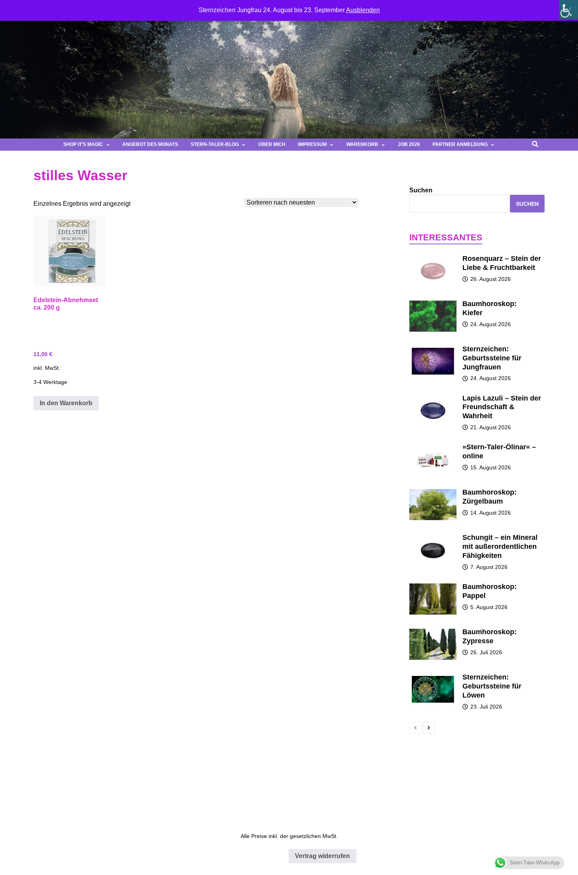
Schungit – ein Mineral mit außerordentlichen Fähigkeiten (500, 546)
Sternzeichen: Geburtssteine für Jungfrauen (491, 358)
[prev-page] (415, 728)
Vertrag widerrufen (322, 856)
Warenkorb (362, 144)
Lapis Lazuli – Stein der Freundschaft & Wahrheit (501, 407)
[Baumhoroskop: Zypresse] (433, 631)
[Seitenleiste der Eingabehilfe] (568, 9)
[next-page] (428, 728)
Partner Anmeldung (460, 144)
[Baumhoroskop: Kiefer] (433, 303)
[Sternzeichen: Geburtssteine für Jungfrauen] (433, 348)
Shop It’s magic (83, 144)
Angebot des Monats (150, 144)
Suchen (421, 190)
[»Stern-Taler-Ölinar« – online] (433, 446)
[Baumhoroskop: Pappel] (433, 586)
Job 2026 (409, 144)
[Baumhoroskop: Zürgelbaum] (433, 491)
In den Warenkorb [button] (66, 403)
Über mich (271, 144)
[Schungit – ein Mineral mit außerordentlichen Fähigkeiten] (433, 536)
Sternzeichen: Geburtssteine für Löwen (491, 686)
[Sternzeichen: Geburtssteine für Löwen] (433, 676)
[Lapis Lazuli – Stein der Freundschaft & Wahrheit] (433, 397)
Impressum (312, 144)
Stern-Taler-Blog (215, 144)
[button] (511, 144)
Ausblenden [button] (363, 10)
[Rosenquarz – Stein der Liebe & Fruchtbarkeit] (433, 258)
